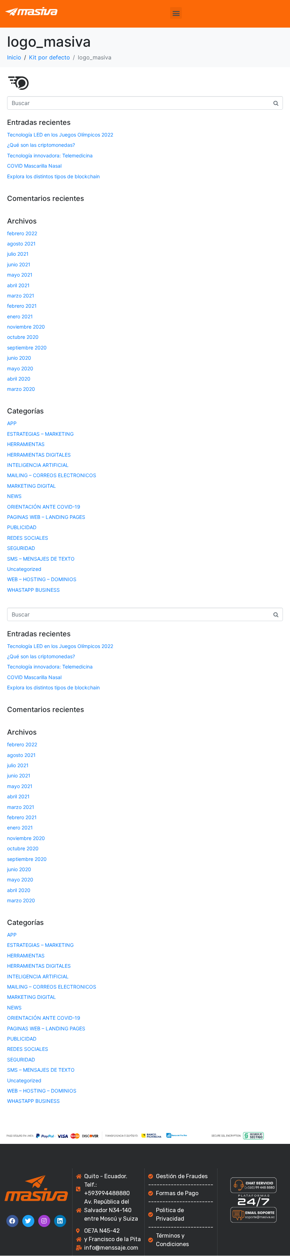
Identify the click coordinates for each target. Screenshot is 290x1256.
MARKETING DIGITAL (31, 486)
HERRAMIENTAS (26, 444)
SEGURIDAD (21, 548)
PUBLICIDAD (21, 527)
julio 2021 (18, 254)
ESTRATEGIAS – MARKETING (40, 434)
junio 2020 (19, 358)
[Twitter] (28, 1221)
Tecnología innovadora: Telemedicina (50, 155)
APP (12, 423)
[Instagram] (44, 1221)
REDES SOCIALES (27, 538)
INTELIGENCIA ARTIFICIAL (38, 465)
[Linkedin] (60, 1221)
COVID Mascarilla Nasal (34, 166)
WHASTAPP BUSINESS (33, 590)
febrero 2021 (22, 306)
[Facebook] (12, 1221)
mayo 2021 (20, 275)
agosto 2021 (21, 244)
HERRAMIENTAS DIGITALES (39, 455)
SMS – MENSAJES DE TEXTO (41, 559)
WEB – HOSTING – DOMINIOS (41, 579)
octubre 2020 (23, 337)
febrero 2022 (22, 233)
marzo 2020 (21, 389)
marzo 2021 (20, 296)
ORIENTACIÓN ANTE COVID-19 (43, 507)
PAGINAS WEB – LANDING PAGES (46, 517)
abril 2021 (18, 285)
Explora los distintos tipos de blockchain (53, 176)
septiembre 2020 (27, 348)
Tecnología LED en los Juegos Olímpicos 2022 (60, 135)
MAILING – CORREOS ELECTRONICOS (51, 475)
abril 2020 (18, 379)
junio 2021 (18, 264)
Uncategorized (24, 569)
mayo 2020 (20, 368)
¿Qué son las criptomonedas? (41, 145)
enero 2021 (20, 316)
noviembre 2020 (26, 327)
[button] (176, 13)
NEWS (14, 496)
